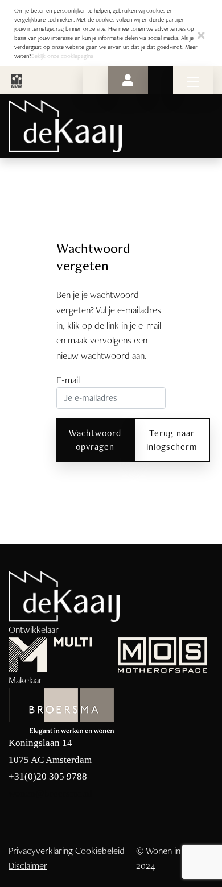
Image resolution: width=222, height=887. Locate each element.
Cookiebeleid (100, 850)
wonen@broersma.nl (50, 793)
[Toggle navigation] (193, 80)
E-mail (68, 380)
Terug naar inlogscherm (172, 440)
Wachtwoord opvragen (95, 440)
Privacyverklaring (41, 850)
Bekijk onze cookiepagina (62, 56)
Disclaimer (28, 865)
